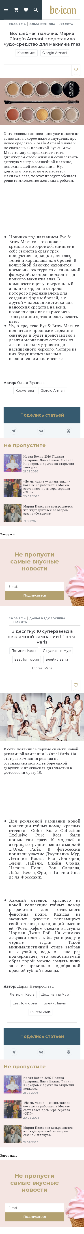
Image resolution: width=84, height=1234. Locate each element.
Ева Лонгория (26, 659)
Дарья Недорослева (47, 618)
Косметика (26, 53)
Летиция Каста (23, 651)
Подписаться (34, 595)
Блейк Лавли (56, 659)
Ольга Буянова (42, 24)
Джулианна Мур (57, 651)
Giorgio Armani (54, 53)
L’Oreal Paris (42, 668)
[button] (6, 10)
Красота (66, 24)
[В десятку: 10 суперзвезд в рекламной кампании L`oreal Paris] (75, 685)
